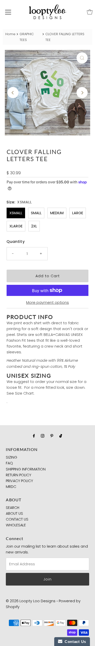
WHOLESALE (16, 525)
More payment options (47, 302)
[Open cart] (89, 11)
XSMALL (15, 213)
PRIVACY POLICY (19, 480)
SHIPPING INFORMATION (26, 469)
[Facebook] (34, 436)
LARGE (77, 213)
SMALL (36, 213)
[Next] (82, 92)
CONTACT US (17, 519)
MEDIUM (57, 213)
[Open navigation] (8, 12)
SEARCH (12, 507)
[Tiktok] (60, 436)
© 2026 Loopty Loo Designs (30, 601)
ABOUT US (14, 513)
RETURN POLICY (18, 475)
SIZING (11, 457)
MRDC (11, 486)
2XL (34, 226)
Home (10, 34)
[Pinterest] (51, 436)
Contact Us (74, 641)
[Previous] (12, 92)
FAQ (9, 463)
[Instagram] (42, 436)
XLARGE (16, 226)
